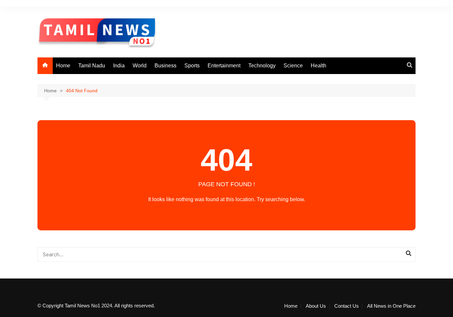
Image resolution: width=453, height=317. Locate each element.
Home (63, 65)
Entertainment (224, 65)
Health (318, 65)
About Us (316, 306)
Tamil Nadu (91, 65)
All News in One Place (391, 306)
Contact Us (346, 306)
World (140, 65)
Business (165, 65)
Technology (262, 65)
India (119, 65)
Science (293, 65)
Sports (192, 65)
